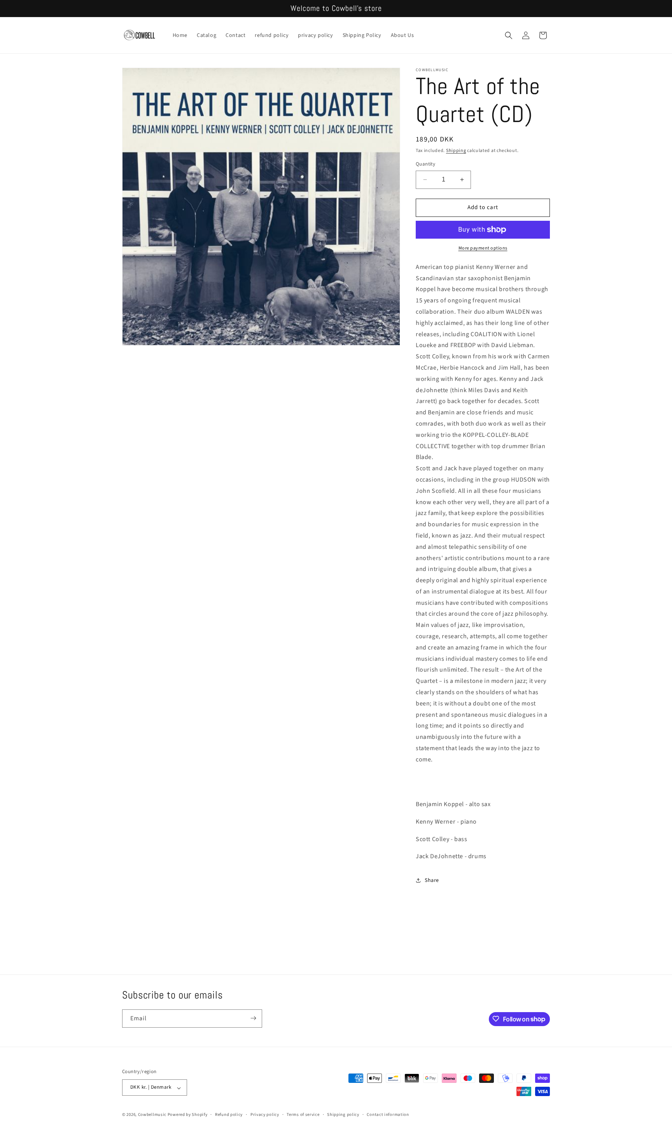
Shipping (456, 150)
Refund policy (229, 1114)
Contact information (388, 1114)
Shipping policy (343, 1114)
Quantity (425, 164)
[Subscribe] (253, 1018)
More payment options (483, 248)
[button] (508, 35)
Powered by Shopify (188, 1115)
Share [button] (432, 880)
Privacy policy (264, 1114)
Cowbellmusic (152, 1115)
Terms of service (303, 1114)
